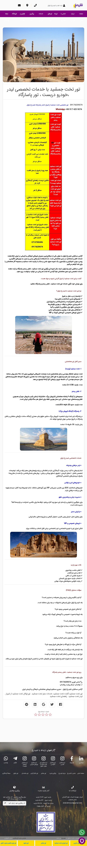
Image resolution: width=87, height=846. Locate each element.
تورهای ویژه (50, 15)
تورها (56, 14)
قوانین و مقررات (22, 15)
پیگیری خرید (32, 15)
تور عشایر (43, 773)
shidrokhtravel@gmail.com (72, 803)
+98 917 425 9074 (69, 109)
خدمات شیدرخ (41, 15)
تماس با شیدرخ (63, 15)
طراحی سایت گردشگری (19, 838)
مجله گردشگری (7, 15)
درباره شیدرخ (73, 15)
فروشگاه (14, 14)
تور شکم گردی (34, 773)
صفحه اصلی (81, 15)
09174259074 (76, 105)
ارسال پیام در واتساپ (67, 684)
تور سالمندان (25, 773)
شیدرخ (63, 838)
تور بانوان (15, 773)
